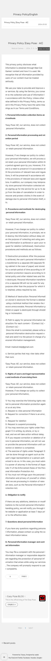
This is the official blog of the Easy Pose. (20, 600)
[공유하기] (12, 576)
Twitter (20, 658)
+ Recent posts (8, 643)
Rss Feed (12, 658)
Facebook (26, 658)
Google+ (39, 658)
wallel (37, 655)
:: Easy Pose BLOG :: (15, 596)
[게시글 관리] (15, 576)
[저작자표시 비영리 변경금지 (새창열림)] (32, 577)
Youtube (33, 658)
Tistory (23, 655)
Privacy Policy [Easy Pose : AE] (16, 22)
